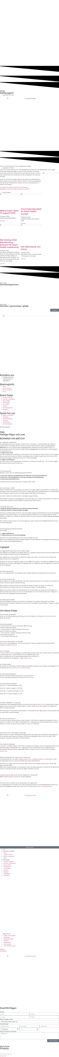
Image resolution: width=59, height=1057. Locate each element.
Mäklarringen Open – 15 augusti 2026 (10, 211)
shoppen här (29, 723)
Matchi (22, 675)
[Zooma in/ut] (1, 1054)
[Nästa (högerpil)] (4, 1056)
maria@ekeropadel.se (11, 645)
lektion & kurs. (42, 704)
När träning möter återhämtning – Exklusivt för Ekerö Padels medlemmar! (9, 243)
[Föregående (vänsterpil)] (1, 1056)
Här (1, 643)
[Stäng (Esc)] (9, 1054)
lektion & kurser (29, 677)
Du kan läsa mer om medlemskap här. (20, 667)
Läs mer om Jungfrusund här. (44, 786)
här (38, 656)
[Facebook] (2, 370)
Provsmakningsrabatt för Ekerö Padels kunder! (31, 211)
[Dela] (7, 1054)
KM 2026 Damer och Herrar (31, 248)
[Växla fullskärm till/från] (4, 1054)
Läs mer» (2, 221)
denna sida (29, 658)
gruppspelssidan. (24, 616)
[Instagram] (6, 370)
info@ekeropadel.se (23, 759)
